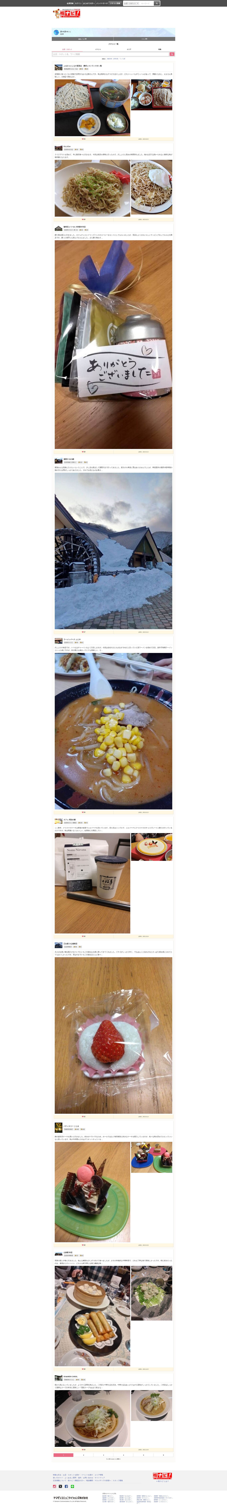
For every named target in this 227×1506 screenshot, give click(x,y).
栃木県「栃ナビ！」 (108, 1496)
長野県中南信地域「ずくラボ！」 (163, 1498)
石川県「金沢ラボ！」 (109, 1501)
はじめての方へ (89, 3)
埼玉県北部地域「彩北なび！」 (144, 1502)
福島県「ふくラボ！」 (109, 1498)
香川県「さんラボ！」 (126, 1499)
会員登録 (70, 3)
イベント (98, 49)
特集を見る (57, 1475)
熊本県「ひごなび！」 (126, 1496)
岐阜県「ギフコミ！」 (143, 1498)
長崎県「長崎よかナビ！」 (162, 1496)
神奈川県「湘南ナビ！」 (144, 1499)
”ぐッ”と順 (122, 58)
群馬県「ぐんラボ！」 (109, 1499)
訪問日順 (115, 58)
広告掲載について (59, 1480)
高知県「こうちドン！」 (161, 1501)
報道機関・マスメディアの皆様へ (98, 1480)
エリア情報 (99, 1475)
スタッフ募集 (118, 1480)
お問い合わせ (88, 1478)
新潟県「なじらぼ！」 (126, 1498)
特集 (159, 49)
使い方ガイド (58, 1478)
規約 (79, 1478)
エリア (129, 49)
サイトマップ (100, 1478)
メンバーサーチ (102, 3)
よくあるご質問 (70, 1478)
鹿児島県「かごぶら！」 (127, 1501)
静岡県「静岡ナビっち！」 (144, 1496)
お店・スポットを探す (71, 1475)
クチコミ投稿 (115, 3)
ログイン (78, 3)
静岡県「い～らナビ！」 (161, 1499)
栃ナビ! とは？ (163, 1481)
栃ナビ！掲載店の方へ (76, 1480)
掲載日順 (109, 58)
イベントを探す (87, 1475)
